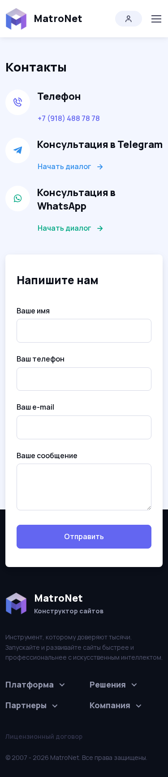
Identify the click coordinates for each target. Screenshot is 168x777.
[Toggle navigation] (156, 19)
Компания (110, 705)
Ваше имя (33, 311)
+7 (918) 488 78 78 (69, 118)
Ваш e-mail (35, 407)
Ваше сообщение (47, 455)
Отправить (84, 536)
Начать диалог (64, 166)
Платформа (29, 684)
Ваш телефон (41, 359)
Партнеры (26, 705)
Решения (108, 684)
